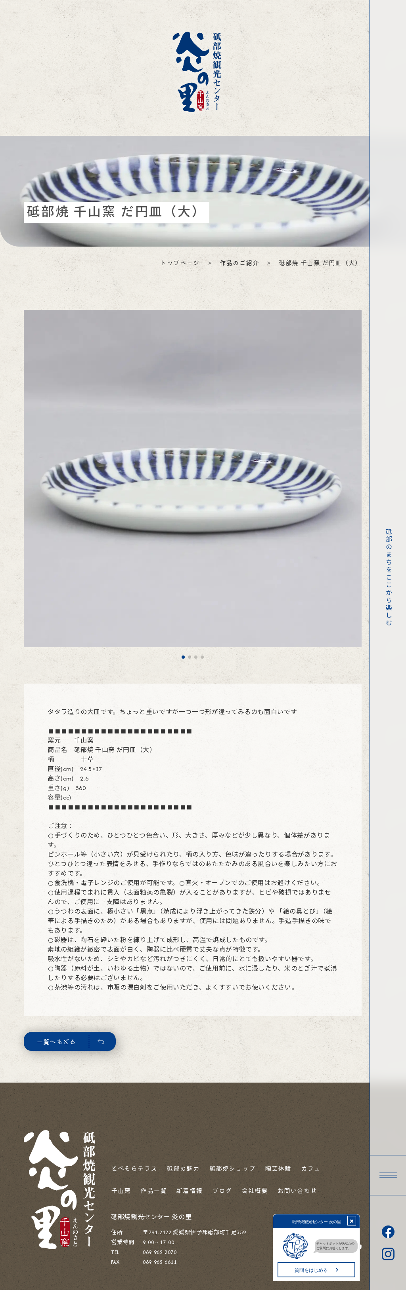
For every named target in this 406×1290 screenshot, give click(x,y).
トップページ (180, 262)
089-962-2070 (160, 1252)
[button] (388, 1175)
